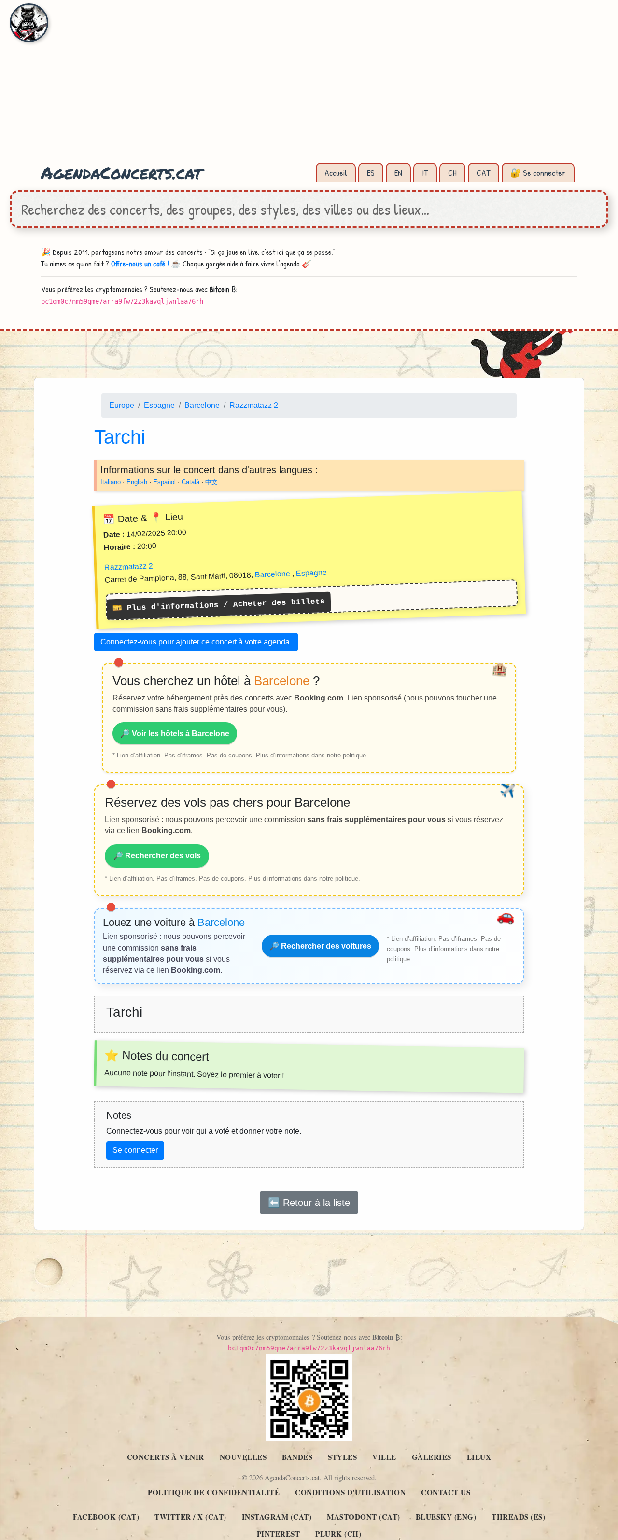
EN (398, 172)
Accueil (335, 172)
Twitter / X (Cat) (190, 1517)
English (136, 481)
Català (190, 481)
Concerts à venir (165, 1457)
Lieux (479, 1457)
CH (452, 172)
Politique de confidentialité (214, 1492)
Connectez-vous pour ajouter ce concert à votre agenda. (196, 642)
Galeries (431, 1457)
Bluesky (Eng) (446, 1517)
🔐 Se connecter (538, 172)
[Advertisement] (309, 86)
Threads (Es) (518, 1517)
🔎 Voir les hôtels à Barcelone (174, 733)
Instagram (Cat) (277, 1517)
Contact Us (445, 1492)
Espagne (159, 405)
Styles (342, 1457)
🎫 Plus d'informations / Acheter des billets (218, 605)
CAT (484, 172)
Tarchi (119, 436)
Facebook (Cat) (106, 1517)
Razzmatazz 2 (253, 405)
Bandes (297, 1457)
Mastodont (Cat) (363, 1517)
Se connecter (135, 1150)
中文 (211, 481)
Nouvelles (243, 1457)
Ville (384, 1457)
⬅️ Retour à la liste (309, 1202)
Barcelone (202, 405)
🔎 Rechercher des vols (157, 855)
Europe (121, 405)
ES (371, 172)
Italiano (110, 481)
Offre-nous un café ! (140, 263)
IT (425, 172)
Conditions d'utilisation (350, 1492)
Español (164, 481)
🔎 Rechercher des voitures (320, 945)
